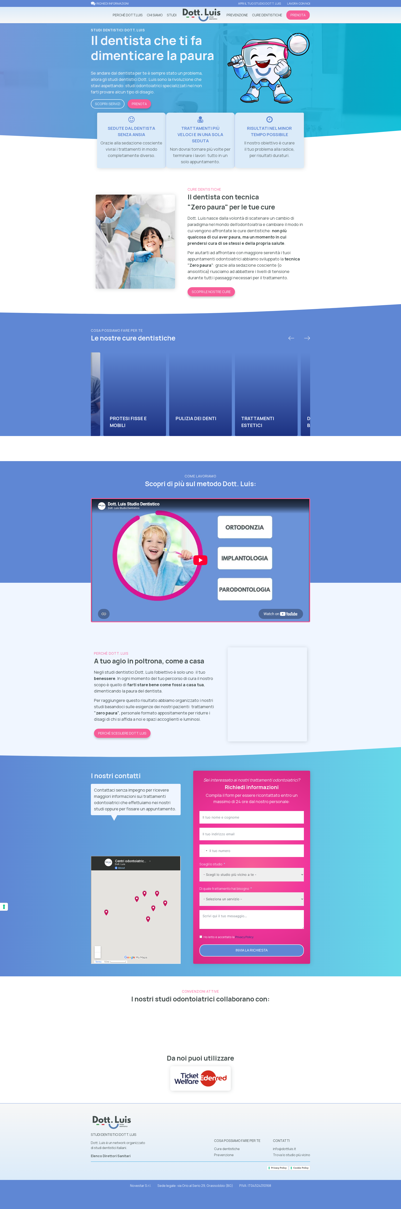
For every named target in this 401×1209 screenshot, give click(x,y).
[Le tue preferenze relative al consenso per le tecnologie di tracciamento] (4, 907)
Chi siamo (155, 15)
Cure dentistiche (227, 1149)
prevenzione (237, 15)
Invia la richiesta (252, 950)
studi (171, 15)
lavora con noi (298, 3)
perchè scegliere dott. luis (122, 733)
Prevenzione (224, 1155)
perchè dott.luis (128, 15)
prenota (298, 15)
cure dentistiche (267, 15)
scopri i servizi (107, 104)
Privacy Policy (244, 937)
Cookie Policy (300, 1167)
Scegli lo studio (210, 864)
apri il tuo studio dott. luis (259, 3)
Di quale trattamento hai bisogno (224, 888)
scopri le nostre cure (211, 291)
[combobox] (204, 851)
